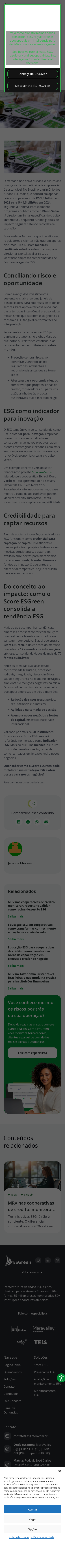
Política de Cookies (19, 1537)
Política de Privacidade (42, 1537)
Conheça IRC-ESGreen (32, 74)
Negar (32, 1519)
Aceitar (32, 1509)
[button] (59, 1471)
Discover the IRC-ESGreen (32, 86)
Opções (32, 1529)
